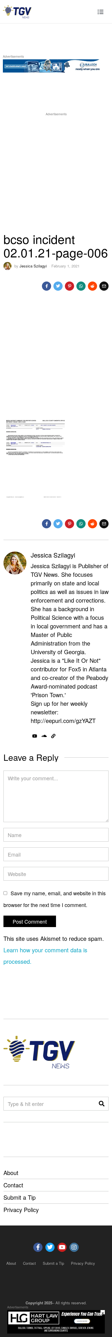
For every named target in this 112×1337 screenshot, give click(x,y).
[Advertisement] (56, 173)
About (10, 1172)
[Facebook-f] (38, 1247)
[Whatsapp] (81, 286)
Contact (13, 1185)
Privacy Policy (21, 1209)
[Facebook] (46, 286)
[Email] (104, 286)
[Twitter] (58, 286)
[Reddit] (92, 286)
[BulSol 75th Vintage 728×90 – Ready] (56, 65)
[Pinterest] (69, 286)
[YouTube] (34, 736)
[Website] (53, 736)
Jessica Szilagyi (33, 266)
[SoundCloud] (44, 736)
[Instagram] (74, 1247)
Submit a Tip (19, 1197)
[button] (102, 1104)
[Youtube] (62, 1247)
